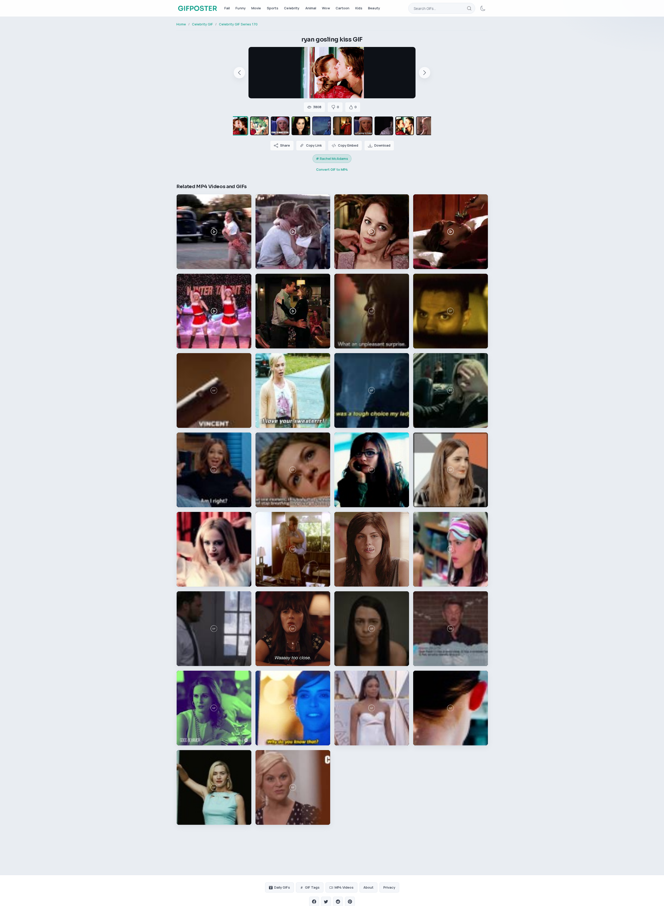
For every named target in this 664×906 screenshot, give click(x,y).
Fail (227, 8)
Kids (359, 8)
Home (181, 24)
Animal (310, 8)
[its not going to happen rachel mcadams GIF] (363, 125)
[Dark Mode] (483, 8)
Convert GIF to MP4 (332, 169)
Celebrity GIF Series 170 (238, 24)
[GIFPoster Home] (197, 8)
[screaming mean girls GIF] (384, 125)
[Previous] (239, 73)
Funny (241, 8)
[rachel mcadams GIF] (259, 125)
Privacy (389, 887)
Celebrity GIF (202, 24)
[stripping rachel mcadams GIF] (342, 125)
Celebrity (291, 8)
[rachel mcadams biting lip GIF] (301, 125)
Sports (273, 8)
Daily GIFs (282, 887)
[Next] (425, 73)
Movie (256, 8)
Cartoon (343, 8)
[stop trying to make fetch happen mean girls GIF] (280, 125)
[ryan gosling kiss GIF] (238, 125)
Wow (326, 8)
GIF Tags (312, 887)
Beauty (374, 8)
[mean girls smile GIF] (425, 125)
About (368, 887)
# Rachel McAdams (332, 158)
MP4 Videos (344, 887)
